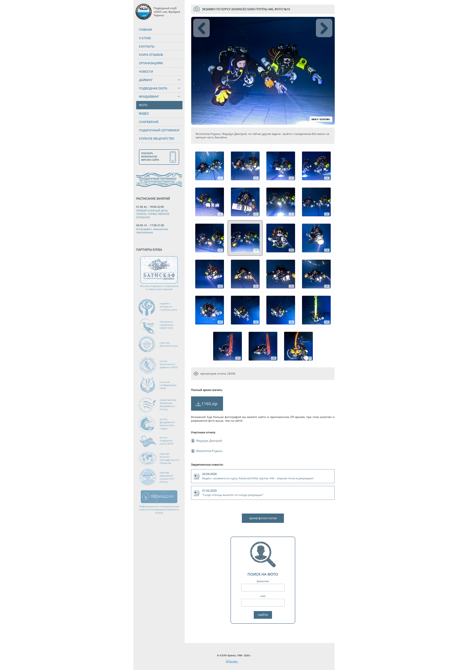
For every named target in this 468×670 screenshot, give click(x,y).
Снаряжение (149, 122)
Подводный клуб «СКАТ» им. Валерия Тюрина (167, 11)
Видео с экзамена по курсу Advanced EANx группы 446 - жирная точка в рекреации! (258, 476)
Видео (144, 113)
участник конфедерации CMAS (168, 385)
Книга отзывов (151, 55)
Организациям (151, 63)
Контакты (146, 46)
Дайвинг (146, 80)
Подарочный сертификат (159, 130)
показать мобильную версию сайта (150, 156)
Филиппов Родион (209, 451)
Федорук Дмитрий (209, 441)
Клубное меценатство (156, 139)
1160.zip (209, 403)
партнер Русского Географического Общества (170, 458)
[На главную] (143, 12)
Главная (145, 30)
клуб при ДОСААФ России (169, 344)
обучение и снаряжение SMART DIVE (166, 325)
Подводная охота (153, 88)
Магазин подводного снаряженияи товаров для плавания (159, 288)
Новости (146, 72)
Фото (143, 105)
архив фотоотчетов (263, 518)
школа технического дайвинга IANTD (169, 364)
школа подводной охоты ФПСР (167, 440)
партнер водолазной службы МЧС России (167, 477)
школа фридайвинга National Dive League (167, 423)
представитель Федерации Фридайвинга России (168, 404)
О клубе (145, 38)
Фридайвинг (149, 97)
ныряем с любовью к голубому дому (168, 306)
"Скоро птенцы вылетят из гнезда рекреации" (232, 493)
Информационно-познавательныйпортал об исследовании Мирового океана (159, 509)
